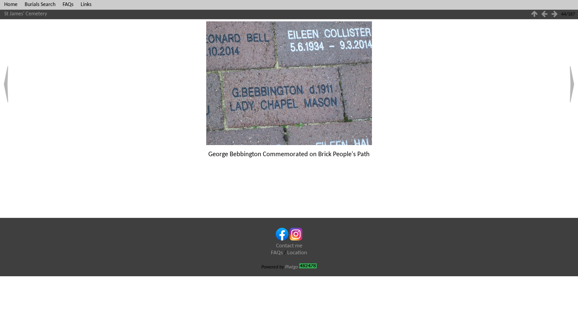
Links (86, 5)
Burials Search (40, 5)
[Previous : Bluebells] (544, 14)
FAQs (68, 5)
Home (10, 5)
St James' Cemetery (25, 14)
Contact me (289, 246)
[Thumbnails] (534, 14)
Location (297, 253)
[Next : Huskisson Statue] (554, 14)
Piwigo (291, 267)
